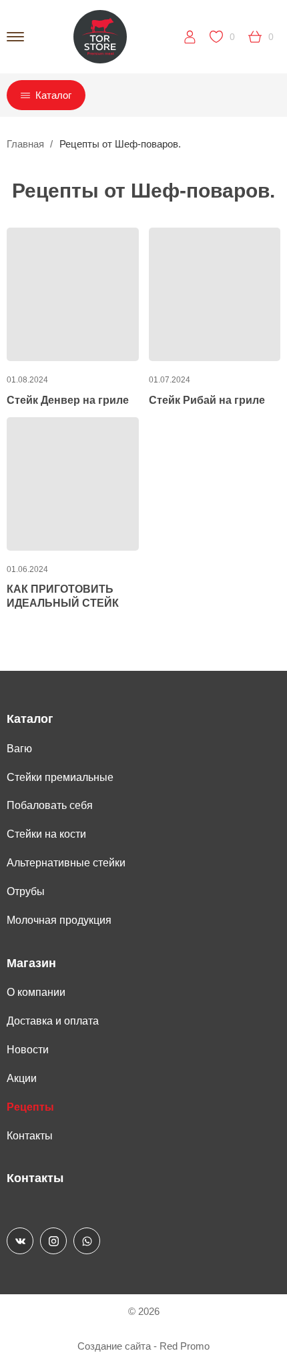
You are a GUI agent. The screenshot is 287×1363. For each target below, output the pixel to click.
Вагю (19, 748)
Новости (28, 1049)
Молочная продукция (59, 920)
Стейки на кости (46, 834)
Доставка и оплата (53, 1021)
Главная (25, 144)
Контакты (30, 1135)
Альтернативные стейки (66, 862)
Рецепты (30, 1107)
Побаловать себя (50, 805)
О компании (36, 992)
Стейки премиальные (60, 777)
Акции (22, 1078)
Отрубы (26, 891)
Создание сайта (114, 1346)
